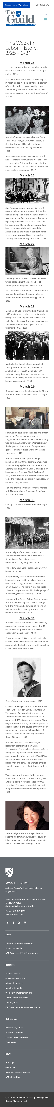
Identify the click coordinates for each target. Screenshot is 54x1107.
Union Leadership (13, 948)
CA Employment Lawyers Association (22, 1007)
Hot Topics (10, 1062)
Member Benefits (13, 988)
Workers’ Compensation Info (18, 992)
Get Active (10, 1067)
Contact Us (42, 4)
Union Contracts (13, 973)
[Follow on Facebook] (7, 922)
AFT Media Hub (12, 1077)
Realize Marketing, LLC (16, 1101)
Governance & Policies (15, 978)
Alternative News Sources (17, 1072)
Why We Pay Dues (14, 1027)
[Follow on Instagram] (25, 922)
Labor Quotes (12, 1002)
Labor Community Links (16, 997)
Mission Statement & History (19, 943)
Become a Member (16, 5)
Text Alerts (10, 1042)
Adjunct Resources (14, 983)
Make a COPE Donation (16, 1037)
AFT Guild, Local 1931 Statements (21, 953)
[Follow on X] (19, 922)
